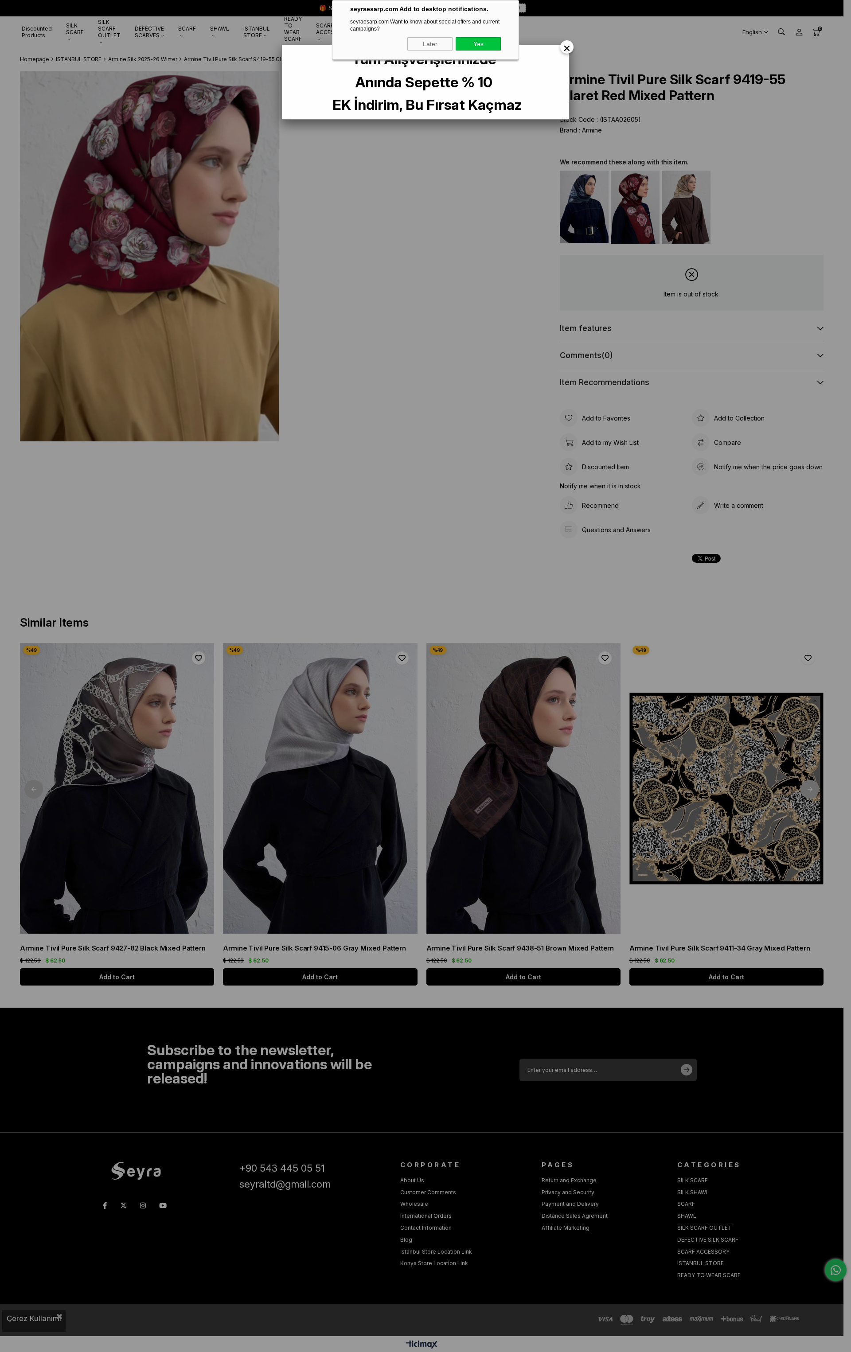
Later (430, 43)
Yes (478, 43)
